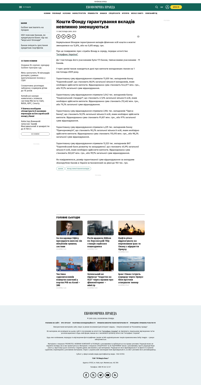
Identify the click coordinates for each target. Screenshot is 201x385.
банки (60, 169)
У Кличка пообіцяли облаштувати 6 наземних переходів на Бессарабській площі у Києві (35, 112)
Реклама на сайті (52, 323)
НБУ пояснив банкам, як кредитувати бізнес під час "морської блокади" (34, 37)
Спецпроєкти (114, 13)
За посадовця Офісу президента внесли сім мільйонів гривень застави (69, 242)
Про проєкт (66, 323)
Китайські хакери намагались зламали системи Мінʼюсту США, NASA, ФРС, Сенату (32, 100)
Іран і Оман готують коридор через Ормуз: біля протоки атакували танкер (130, 278)
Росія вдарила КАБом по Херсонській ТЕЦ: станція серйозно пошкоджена (99, 242)
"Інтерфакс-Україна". (67, 54)
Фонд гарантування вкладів (78, 169)
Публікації (56, 13)
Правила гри (93, 13)
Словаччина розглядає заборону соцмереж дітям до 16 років (34, 88)
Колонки (66, 13)
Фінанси (103, 13)
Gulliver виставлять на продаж (32, 28)
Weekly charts (137, 13)
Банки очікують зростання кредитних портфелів (34, 46)
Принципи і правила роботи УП (143, 323)
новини (47, 13)
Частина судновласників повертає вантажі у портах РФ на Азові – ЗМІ (68, 280)
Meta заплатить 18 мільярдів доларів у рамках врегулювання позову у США (35, 77)
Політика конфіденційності (83, 323)
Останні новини (29, 61)
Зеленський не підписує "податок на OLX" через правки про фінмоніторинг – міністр (100, 280)
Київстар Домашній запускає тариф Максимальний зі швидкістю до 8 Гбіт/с (35, 125)
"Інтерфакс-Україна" (110, 331)
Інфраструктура (79, 13)
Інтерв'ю (125, 13)
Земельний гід (151, 13)
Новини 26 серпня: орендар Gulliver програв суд (35, 66)
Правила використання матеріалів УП (112, 323)
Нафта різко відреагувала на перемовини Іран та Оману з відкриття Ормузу (129, 244)
